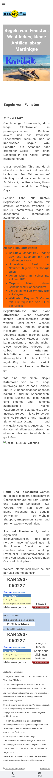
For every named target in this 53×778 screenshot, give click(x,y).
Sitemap (21, 768)
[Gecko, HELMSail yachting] (26, 465)
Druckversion (11, 768)
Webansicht (45, 768)
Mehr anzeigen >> (14, 607)
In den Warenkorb (41, 607)
